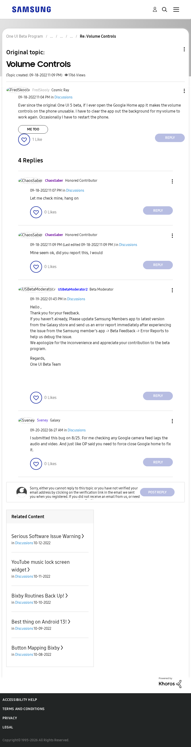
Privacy (9, 718)
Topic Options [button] (176, 49)
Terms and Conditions (23, 709)
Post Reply (157, 492)
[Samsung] (31, 9)
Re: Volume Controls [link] (98, 36)
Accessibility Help (19, 700)
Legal (7, 727)
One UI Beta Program (24, 36)
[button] (176, 91)
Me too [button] (33, 129)
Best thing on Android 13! (39, 622)
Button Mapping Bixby (35, 648)
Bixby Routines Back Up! (37, 596)
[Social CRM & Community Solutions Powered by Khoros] (170, 682)
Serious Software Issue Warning (46, 536)
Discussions (63, 97)
